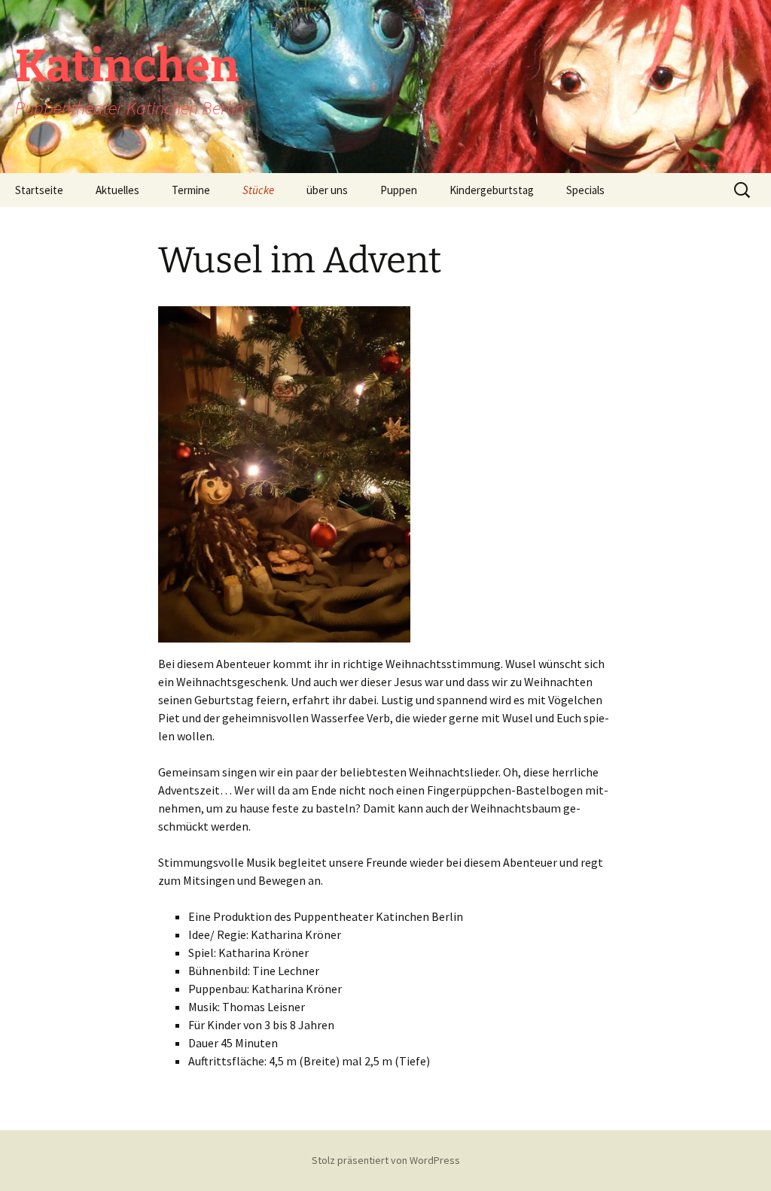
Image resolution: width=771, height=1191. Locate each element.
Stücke (258, 190)
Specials (585, 190)
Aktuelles (117, 190)
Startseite (39, 190)
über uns (327, 190)
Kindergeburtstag (491, 190)
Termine (191, 190)
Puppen (398, 190)
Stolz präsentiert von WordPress (386, 1160)
